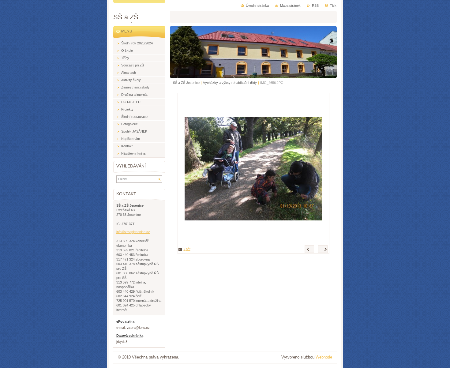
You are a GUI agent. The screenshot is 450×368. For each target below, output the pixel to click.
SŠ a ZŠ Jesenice (186, 82)
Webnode (324, 357)
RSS (315, 5)
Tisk (333, 5)
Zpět (187, 249)
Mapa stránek (290, 5)
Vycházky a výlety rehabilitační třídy (230, 82)
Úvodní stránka (257, 5)
